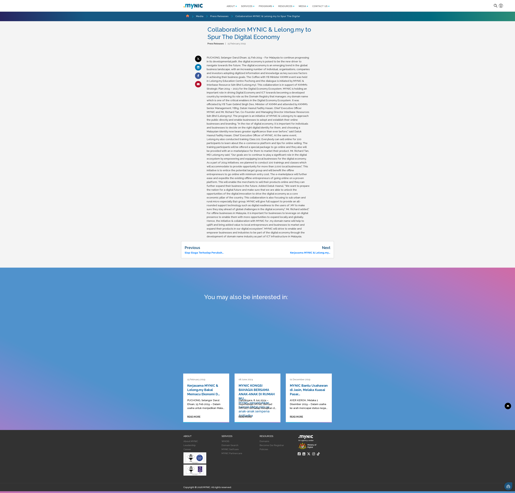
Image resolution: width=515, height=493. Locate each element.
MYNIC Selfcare (230, 449)
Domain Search (230, 445)
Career (187, 449)
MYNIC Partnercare (232, 453)
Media (199, 16)
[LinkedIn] (303, 453)
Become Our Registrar (272, 445)
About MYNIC (190, 441)
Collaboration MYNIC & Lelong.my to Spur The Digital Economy (273, 16)
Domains (264, 441)
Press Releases (219, 16)
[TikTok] (318, 453)
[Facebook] (299, 453)
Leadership (189, 445)
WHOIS (225, 441)
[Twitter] (308, 453)
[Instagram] (313, 453)
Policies (264, 449)
